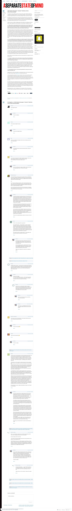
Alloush (12, 333)
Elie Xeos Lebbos (13, 432)
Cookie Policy (16, 509)
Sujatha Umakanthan (14, 316)
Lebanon (16, 1)
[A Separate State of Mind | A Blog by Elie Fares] (23, 8)
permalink (9, 98)
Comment (30, 502)
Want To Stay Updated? (37, 12)
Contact (8, 1)
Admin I (12, 105)
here (25, 20)
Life (19, 1)
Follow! (36, 19)
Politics (30, 1)
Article (3, 15)
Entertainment (25, 1)
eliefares (14, 113)
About (12, 1)
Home (4, 1)
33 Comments (4, 20)
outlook (4, 18)
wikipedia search (17, 73)
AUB (3, 16)
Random (34, 1)
